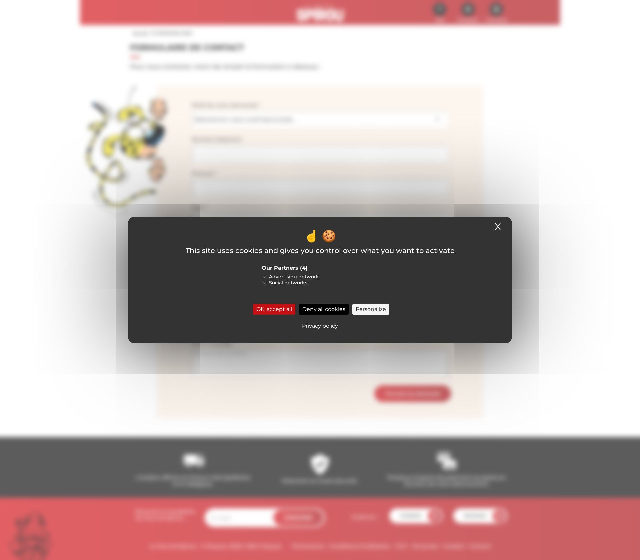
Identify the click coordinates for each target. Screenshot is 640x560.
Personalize (371, 309)
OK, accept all (274, 309)
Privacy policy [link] (320, 326)
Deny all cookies (323, 309)
